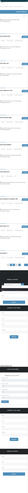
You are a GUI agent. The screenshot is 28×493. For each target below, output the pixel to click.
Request (14, 302)
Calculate (5, 401)
